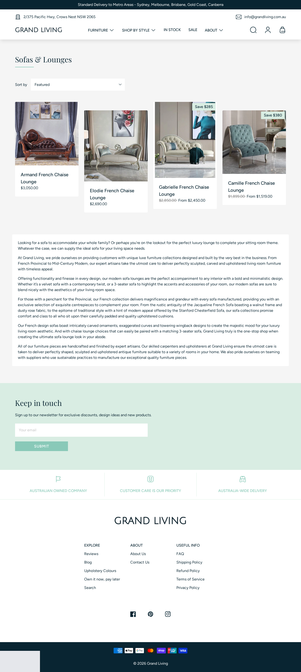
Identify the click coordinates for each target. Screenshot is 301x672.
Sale (192, 30)
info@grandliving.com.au (265, 17)
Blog (88, 562)
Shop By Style (136, 30)
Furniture (98, 30)
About (211, 30)
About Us (138, 554)
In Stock (172, 30)
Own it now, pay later (102, 579)
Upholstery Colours (100, 570)
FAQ (180, 554)
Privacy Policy (187, 587)
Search (90, 587)
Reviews (91, 554)
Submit (41, 446)
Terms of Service (190, 579)
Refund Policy (188, 570)
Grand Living (157, 663)
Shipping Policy (189, 562)
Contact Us (139, 562)
